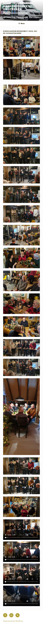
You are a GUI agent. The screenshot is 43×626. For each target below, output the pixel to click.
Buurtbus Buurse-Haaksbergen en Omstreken (18, 6)
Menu (23, 23)
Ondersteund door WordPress (13, 621)
